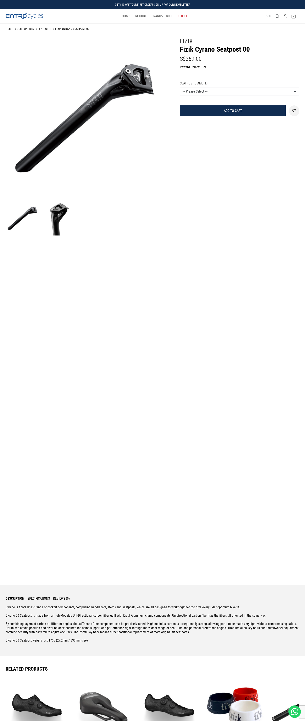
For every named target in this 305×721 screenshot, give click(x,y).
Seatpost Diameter (194, 83)
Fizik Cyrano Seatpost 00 (72, 28)
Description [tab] (15, 598)
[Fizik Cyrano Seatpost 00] (86, 118)
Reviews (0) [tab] (61, 598)
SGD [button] (268, 16)
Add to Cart (233, 111)
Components (25, 28)
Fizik (186, 41)
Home (126, 16)
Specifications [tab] (39, 598)
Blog (169, 16)
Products (140, 16)
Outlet (182, 16)
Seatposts (44, 28)
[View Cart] (293, 16)
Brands (157, 16)
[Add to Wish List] (294, 110)
